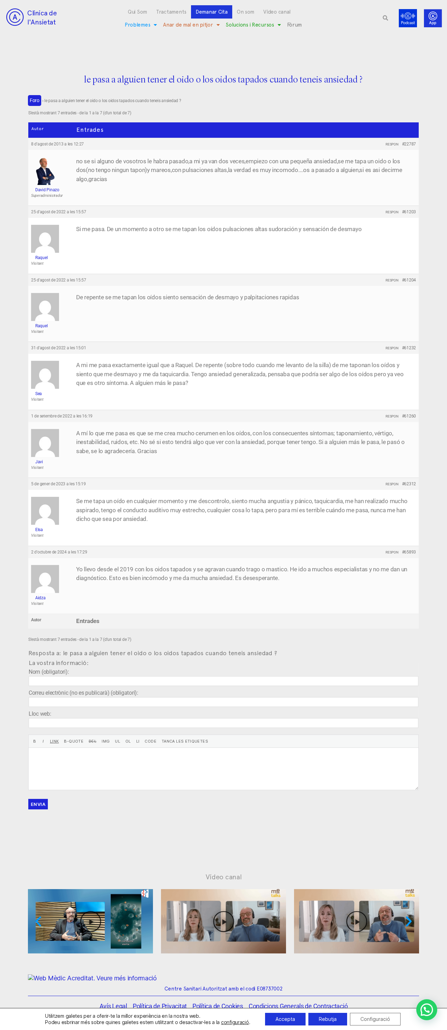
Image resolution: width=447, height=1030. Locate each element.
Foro (34, 100)
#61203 (409, 211)
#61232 (409, 347)
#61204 (409, 280)
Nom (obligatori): (49, 671)
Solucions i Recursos (250, 25)
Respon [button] (392, 144)
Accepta (285, 1019)
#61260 (409, 416)
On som (245, 12)
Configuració (375, 1019)
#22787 (409, 144)
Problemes (138, 25)
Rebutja (328, 1019)
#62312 (409, 483)
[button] (385, 18)
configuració (235, 1022)
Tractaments (171, 12)
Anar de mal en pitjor (188, 25)
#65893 (409, 552)
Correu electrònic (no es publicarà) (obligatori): (83, 692)
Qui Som (137, 12)
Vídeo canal (277, 12)
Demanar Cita (212, 12)
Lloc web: (40, 713)
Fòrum (294, 25)
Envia (38, 804)
